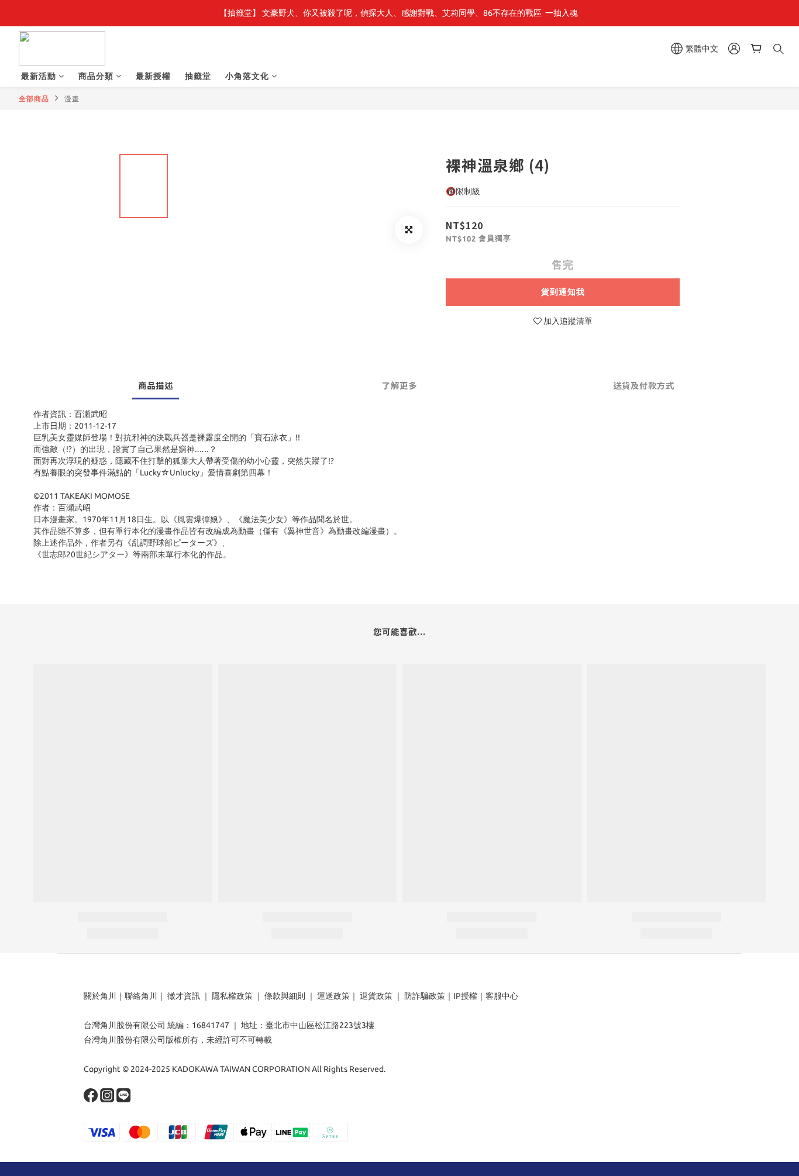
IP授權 (465, 996)
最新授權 (153, 76)
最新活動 (38, 76)
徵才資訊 (183, 996)
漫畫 (72, 98)
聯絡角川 (141, 996)
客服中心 (501, 996)
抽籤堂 (198, 76)
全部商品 (34, 98)
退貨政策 (376, 996)
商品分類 (95, 76)
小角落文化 (247, 76)
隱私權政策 (232, 996)
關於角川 (100, 996)
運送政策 (333, 996)
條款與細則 (284, 996)
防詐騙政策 (423, 996)
